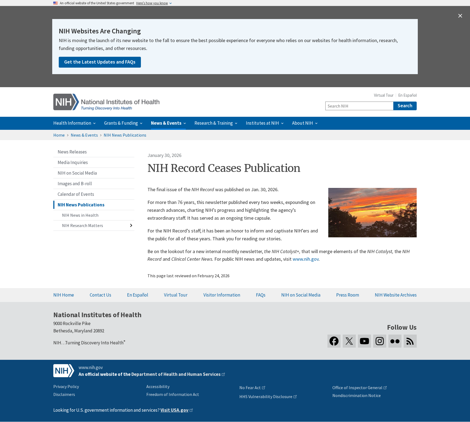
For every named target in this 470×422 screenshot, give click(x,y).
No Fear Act (250, 387)
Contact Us (100, 295)
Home (59, 135)
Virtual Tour (384, 95)
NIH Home (63, 295)
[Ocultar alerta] (460, 15)
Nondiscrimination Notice (356, 395)
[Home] (106, 102)
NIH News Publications (125, 135)
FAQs (260, 295)
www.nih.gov (306, 259)
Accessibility (157, 386)
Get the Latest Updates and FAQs (99, 62)
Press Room (347, 295)
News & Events (84, 135)
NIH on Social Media (300, 295)
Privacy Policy (66, 386)
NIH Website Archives (396, 295)
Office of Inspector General (357, 387)
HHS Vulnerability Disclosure (265, 396)
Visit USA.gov (174, 410)
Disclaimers (64, 394)
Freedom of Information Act (172, 394)
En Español (407, 95)
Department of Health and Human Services (176, 374)
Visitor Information (221, 295)
